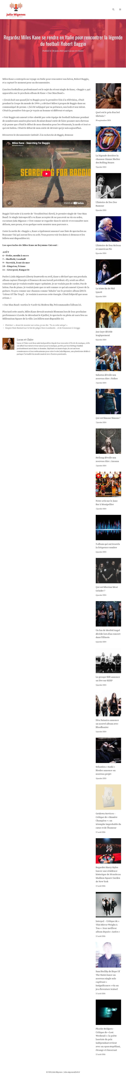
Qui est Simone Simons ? (108, 418)
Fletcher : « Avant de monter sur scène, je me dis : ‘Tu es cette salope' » (36, 325)
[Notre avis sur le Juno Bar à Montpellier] (108, 495)
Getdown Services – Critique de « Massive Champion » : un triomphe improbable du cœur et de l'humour (108, 820)
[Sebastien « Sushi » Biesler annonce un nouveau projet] (108, 761)
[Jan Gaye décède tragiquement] (108, 326)
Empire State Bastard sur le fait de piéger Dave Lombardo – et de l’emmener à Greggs (42, 328)
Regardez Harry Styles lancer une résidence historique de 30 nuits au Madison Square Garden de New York (108, 874)
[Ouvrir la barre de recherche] (113, 9)
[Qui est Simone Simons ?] (108, 412)
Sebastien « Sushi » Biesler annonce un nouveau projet (106, 770)
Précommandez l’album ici (67, 304)
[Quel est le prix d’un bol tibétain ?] (108, 106)
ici (28, 238)
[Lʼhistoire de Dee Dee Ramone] (108, 196)
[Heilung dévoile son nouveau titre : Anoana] (108, 451)
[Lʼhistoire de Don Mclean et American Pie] (108, 239)
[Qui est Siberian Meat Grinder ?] (108, 581)
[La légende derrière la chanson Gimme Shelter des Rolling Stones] (108, 149)
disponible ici (56, 318)
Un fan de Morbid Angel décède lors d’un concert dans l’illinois (108, 634)
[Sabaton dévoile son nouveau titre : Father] (108, 369)
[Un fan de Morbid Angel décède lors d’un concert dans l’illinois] (108, 624)
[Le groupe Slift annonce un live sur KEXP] (108, 671)
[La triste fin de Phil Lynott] (108, 282)
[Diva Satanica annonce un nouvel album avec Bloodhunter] (108, 714)
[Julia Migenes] (16, 9)
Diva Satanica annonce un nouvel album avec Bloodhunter (107, 724)
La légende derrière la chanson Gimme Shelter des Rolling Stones (108, 159)
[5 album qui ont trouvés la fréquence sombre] (108, 538)
